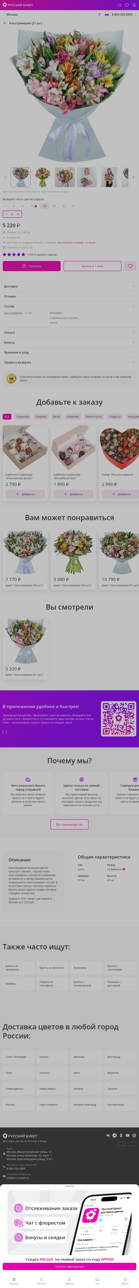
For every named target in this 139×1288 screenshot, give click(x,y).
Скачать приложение (70, 1266)
